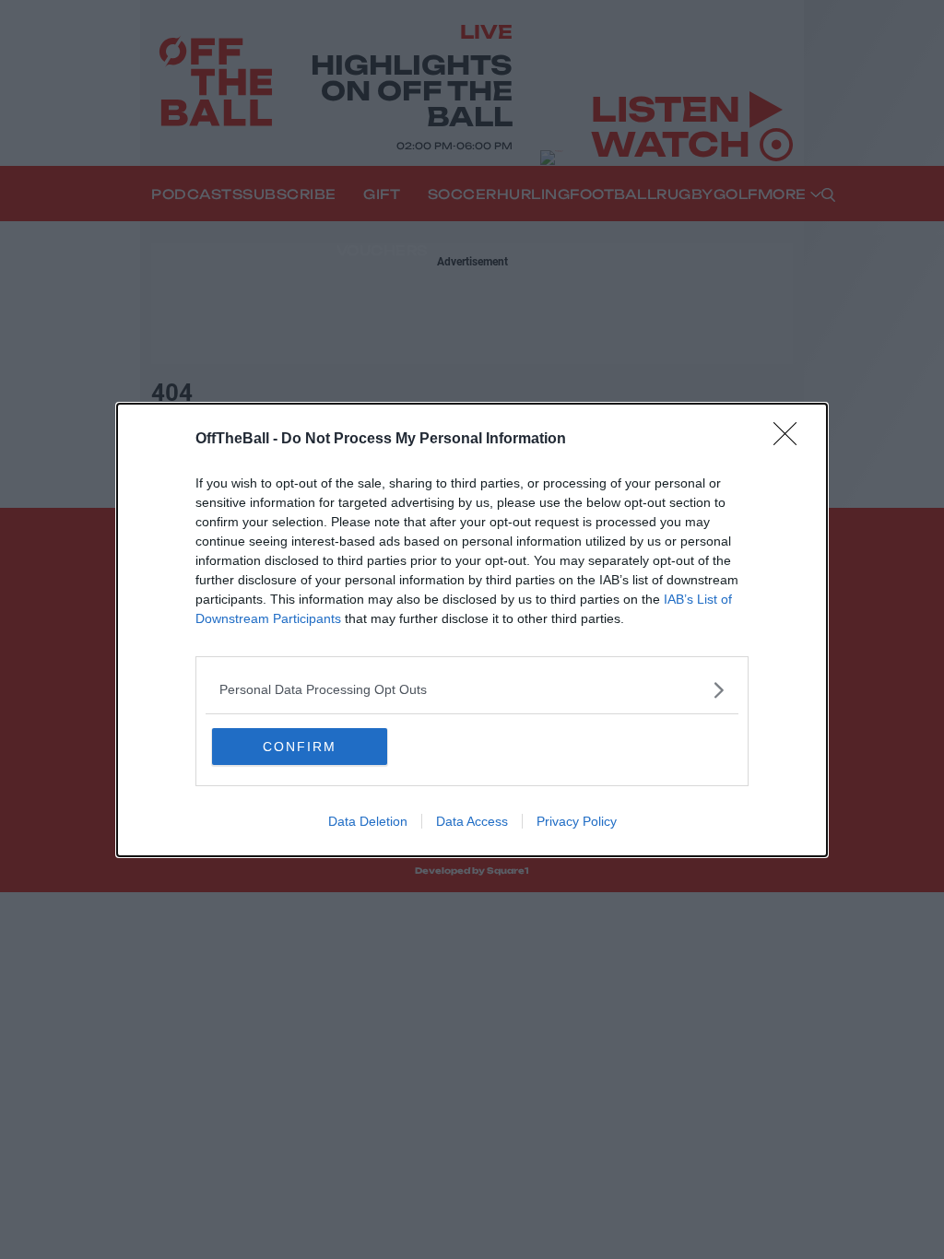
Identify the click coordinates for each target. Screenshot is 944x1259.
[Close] (790, 439)
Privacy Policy (577, 821)
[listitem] (472, 690)
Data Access (472, 821)
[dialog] (472, 630)
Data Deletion (367, 821)
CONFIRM (299, 746)
